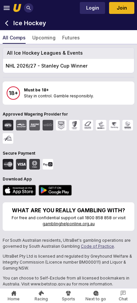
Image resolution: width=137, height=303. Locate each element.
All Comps (14, 37)
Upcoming (44, 37)
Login (92, 8)
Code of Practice (97, 246)
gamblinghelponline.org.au (69, 223)
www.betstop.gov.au (51, 283)
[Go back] (7, 23)
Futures (71, 37)
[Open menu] (7, 8)
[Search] (28, 8)
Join (122, 8)
